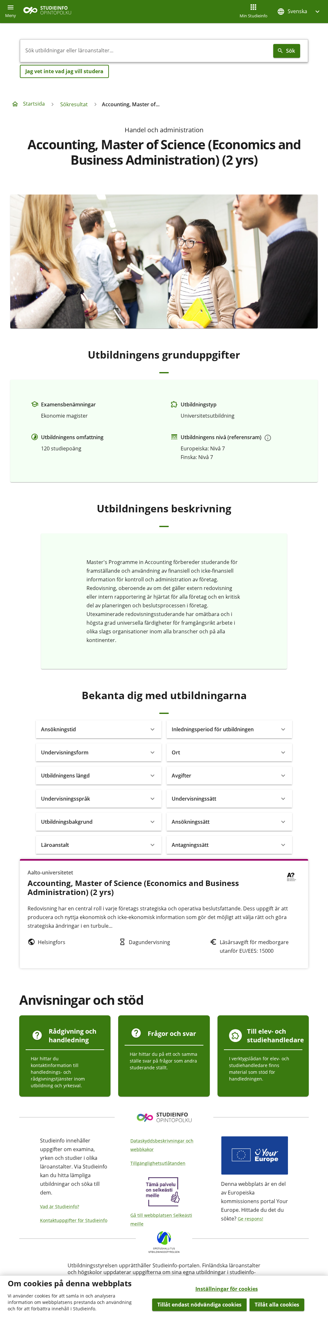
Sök (290, 50)
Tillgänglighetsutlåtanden (157, 1163)
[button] (299, 11)
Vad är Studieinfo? (59, 1206)
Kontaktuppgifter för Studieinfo (73, 1220)
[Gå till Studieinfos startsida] (48, 11)
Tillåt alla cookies (277, 1304)
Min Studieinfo (253, 16)
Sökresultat (74, 104)
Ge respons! (250, 1219)
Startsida (34, 103)
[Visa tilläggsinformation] (268, 438)
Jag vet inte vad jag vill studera (64, 71)
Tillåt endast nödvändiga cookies (199, 1304)
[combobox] (145, 51)
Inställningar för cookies (226, 1288)
